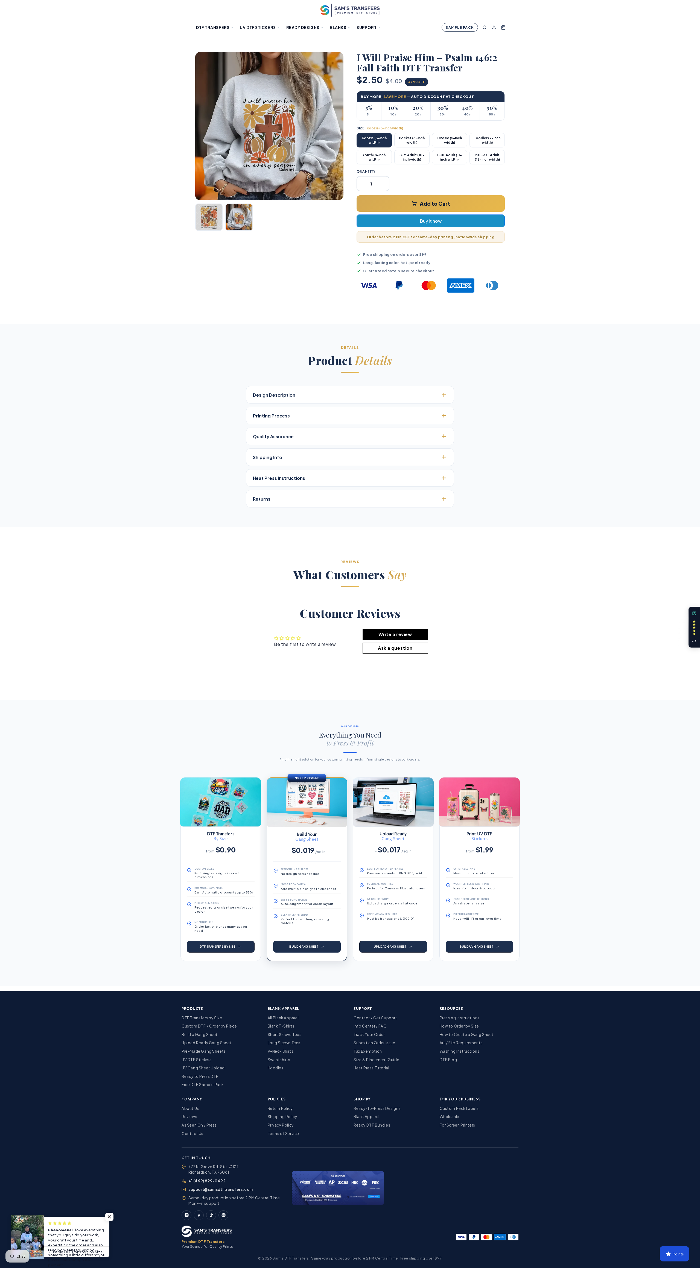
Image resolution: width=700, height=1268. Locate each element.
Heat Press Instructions (279, 478)
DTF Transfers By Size (217, 946)
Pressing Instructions (460, 1017)
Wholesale (449, 1116)
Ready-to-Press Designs (377, 1108)
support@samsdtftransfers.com (220, 1189)
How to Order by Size (459, 1026)
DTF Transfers (212, 27)
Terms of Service (283, 1133)
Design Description (274, 395)
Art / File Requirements (461, 1042)
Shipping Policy (282, 1116)
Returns (261, 499)
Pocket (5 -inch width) (412, 140)
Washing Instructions (460, 1051)
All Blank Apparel (283, 1017)
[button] (109, 1217)
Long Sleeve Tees (284, 1042)
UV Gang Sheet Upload (203, 1068)
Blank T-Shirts (281, 1026)
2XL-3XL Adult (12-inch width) (487, 157)
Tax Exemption (368, 1051)
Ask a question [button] (395, 648)
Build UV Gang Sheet (476, 946)
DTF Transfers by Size (202, 1017)
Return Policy (280, 1108)
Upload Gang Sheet (390, 946)
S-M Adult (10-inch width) (411, 157)
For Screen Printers (457, 1125)
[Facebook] (199, 1215)
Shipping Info (267, 457)
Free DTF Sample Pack (203, 1084)
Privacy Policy (281, 1125)
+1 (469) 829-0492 (206, 1181)
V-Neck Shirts (281, 1051)
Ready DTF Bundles (372, 1125)
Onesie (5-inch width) (449, 140)
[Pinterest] (223, 1215)
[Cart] (503, 27)
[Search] (484, 27)
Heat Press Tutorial (371, 1068)
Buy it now (431, 221)
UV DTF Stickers (258, 27)
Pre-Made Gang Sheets (204, 1051)
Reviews (189, 1116)
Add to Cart (435, 203)
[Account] (494, 27)
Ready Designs (302, 27)
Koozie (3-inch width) (374, 140)
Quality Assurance (273, 436)
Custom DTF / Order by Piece (209, 1026)
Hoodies (276, 1068)
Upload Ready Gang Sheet (207, 1042)
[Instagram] (186, 1215)
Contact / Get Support (375, 1017)
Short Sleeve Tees (285, 1034)
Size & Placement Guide (376, 1059)
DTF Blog (448, 1059)
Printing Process (271, 416)
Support (367, 27)
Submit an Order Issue (374, 1042)
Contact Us (192, 1133)
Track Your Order (369, 1034)
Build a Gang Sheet (200, 1034)
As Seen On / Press (199, 1125)
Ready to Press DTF (200, 1076)
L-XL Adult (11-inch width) (449, 157)
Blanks (338, 27)
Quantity (366, 171)
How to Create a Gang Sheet (467, 1034)
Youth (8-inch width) (374, 157)
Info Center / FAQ (370, 1026)
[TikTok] (211, 1215)
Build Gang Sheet (303, 946)
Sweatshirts (279, 1059)
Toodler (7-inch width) (487, 140)
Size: (380, 128)
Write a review (395, 634)
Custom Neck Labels (459, 1108)
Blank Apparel (367, 1116)
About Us (190, 1108)
